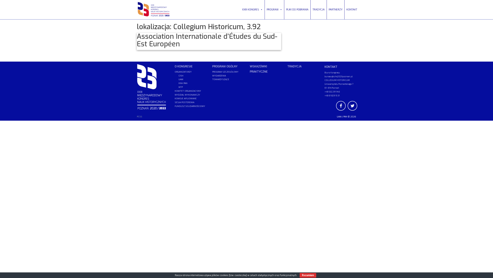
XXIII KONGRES (250, 9)
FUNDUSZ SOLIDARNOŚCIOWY (190, 106)
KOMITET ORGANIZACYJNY (188, 91)
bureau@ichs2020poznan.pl (338, 76)
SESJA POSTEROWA (184, 102)
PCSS (139, 116)
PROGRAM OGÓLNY (224, 66)
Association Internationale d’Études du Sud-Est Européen (207, 40)
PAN (345, 116)
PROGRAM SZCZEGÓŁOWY (225, 71)
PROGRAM (272, 9)
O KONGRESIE (184, 66)
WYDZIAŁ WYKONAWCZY (187, 94)
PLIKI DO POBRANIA (297, 9)
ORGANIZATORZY (183, 71)
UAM (339, 116)
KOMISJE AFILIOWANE (186, 98)
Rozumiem (308, 275)
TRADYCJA (319, 9)
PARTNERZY (335, 9)
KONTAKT (351, 9)
